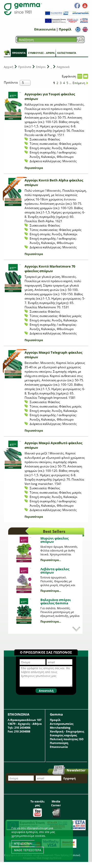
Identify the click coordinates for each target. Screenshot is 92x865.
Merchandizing (60, 727)
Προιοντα (19, 53)
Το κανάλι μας (37, 803)
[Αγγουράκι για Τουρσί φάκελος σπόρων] (13, 106)
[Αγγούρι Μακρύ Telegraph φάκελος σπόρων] (13, 364)
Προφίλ (65, 29)
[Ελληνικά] (78, 29)
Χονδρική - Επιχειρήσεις (67, 731)
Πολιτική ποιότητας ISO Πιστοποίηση (67, 741)
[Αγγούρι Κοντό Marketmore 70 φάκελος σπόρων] (13, 278)
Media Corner (56, 803)
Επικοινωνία (44, 29)
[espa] (67, 14)
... (70, 83)
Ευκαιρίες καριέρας (63, 735)
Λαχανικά (63, 67)
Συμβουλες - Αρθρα (41, 53)
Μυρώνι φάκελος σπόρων (54, 540)
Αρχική (8, 67)
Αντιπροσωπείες (61, 724)
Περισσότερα (34, 168)
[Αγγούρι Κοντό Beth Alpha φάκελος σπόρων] (13, 192)
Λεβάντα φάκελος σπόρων (54, 571)
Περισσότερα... (50, 560)
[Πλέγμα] (85, 76)
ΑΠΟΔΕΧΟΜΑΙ (23, 843)
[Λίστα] (79, 76)
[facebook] (77, 5)
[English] (85, 29)
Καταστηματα (66, 53)
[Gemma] (23, 9)
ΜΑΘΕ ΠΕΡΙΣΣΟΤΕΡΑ (27, 850)
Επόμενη (79, 83)
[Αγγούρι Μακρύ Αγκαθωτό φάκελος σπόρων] (13, 455)
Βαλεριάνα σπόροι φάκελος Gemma (55, 601)
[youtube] (85, 5)
